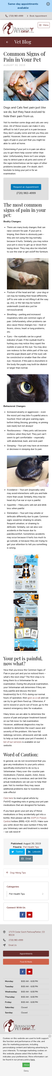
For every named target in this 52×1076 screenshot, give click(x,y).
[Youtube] (29, 915)
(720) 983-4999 (26, 193)
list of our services (12, 742)
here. (32, 1059)
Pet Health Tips (31, 847)
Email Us (13, 945)
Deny (26, 1070)
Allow (26, 1065)
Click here (8, 798)
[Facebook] (22, 915)
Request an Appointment (26, 187)
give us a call (34, 697)
